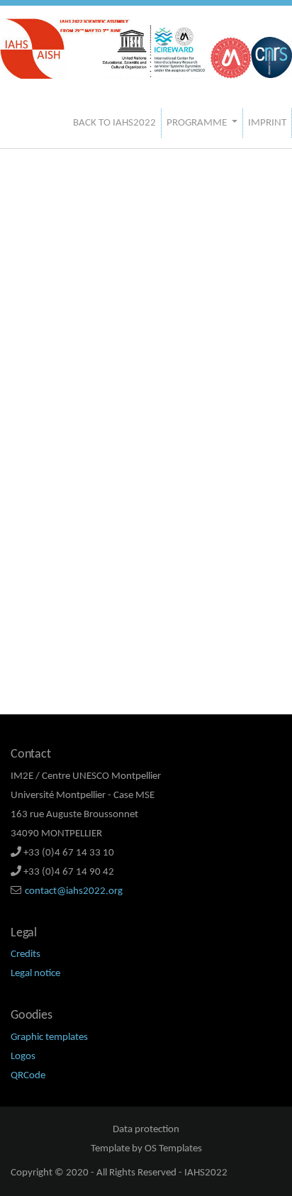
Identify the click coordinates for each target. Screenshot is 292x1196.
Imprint (267, 123)
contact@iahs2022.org (74, 891)
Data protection (146, 1129)
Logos (23, 1056)
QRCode (28, 1075)
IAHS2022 (206, 1173)
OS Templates (173, 1149)
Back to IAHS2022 (114, 123)
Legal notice (35, 973)
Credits (25, 954)
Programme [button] (198, 123)
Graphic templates (49, 1037)
